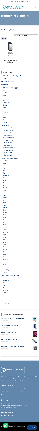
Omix (4, 217)
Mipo (4, 205)
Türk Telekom (6, 247)
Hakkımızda (22, 388)
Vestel (4, 117)
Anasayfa (3, 388)
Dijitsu (4, 170)
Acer (4, 90)
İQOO (4, 193)
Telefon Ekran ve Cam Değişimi (10, 158)
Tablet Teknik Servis (8, 138)
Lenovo (5, 107)
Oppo (4, 222)
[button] (6, 425)
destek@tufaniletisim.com (10, 407)
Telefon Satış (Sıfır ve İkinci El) (10, 275)
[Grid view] (2, 38)
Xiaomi (5, 122)
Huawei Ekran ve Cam (7, 81)
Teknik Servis (5, 125)
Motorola (5, 207)
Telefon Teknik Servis (9, 147)
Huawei (5, 105)
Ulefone (5, 252)
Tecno (4, 242)
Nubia (4, 215)
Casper (5, 100)
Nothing (5, 212)
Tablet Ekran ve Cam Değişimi (9, 88)
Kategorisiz (4, 84)
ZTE (4, 266)
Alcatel (5, 93)
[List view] (5, 38)
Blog (2, 394)
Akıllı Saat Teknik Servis (9, 128)
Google (5, 178)
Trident (5, 244)
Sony (4, 115)
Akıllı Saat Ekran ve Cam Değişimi (11, 76)
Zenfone (5, 264)
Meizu (4, 202)
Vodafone (5, 120)
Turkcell (5, 249)
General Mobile (7, 102)
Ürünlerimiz (22, 391)
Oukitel (5, 225)
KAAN (4, 195)
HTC (4, 185)
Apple (4, 78)
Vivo (4, 257)
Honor (4, 183)
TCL (4, 239)
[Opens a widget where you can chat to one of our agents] (32, 427)
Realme (5, 227)
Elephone (5, 173)
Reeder (5, 230)
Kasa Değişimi (8, 133)
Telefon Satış (5, 270)
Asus (4, 97)
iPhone (5, 272)
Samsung (5, 112)
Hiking (4, 180)
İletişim (21, 394)
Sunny (4, 237)
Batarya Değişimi (9, 130)
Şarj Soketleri (8, 135)
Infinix (4, 190)
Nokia (4, 210)
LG (3, 110)
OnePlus (5, 220)
